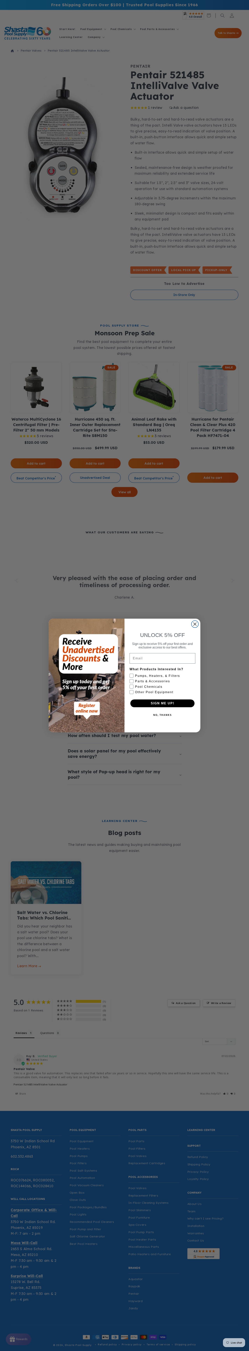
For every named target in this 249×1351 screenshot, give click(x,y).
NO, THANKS (162, 715)
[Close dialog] (194, 624)
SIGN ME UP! (162, 703)
